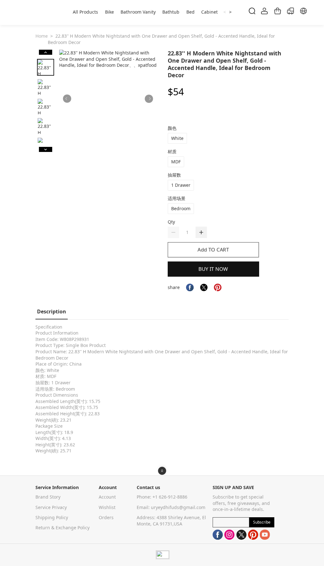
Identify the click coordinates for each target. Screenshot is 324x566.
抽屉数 (174, 175)
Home (41, 36)
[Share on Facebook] (190, 287)
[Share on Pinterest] (217, 287)
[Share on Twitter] (204, 287)
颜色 (172, 128)
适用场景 (176, 198)
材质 (172, 151)
